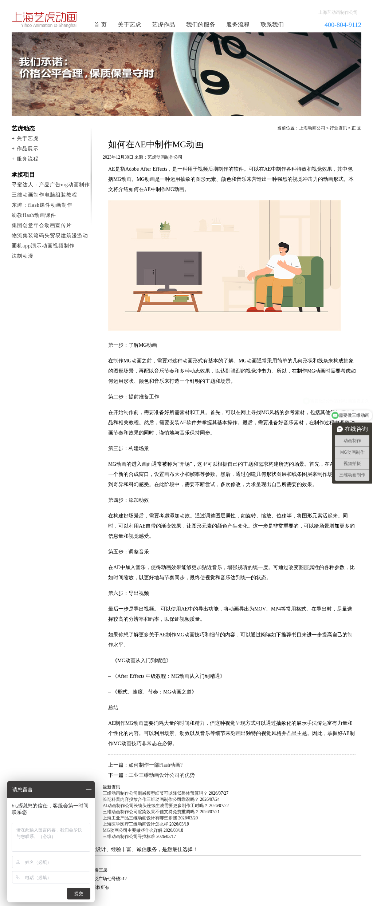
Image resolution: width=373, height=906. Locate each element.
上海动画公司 (312, 128)
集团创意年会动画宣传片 (42, 225)
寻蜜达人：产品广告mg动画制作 (51, 184)
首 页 (100, 24)
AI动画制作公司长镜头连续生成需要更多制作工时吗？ (155, 805)
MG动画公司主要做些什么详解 (132, 830)
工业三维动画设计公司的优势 (162, 775)
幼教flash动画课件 (34, 215)
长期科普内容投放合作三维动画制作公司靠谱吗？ (151, 799)
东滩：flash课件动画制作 (42, 205)
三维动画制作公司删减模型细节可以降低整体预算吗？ (155, 793)
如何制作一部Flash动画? (155, 765)
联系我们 (272, 24)
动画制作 (165, 157)
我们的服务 (200, 24)
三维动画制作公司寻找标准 (129, 836)
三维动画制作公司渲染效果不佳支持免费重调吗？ (151, 811)
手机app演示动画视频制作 (43, 246)
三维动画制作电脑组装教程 (44, 195)
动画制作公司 (45, 19)
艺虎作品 (163, 24)
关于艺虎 (129, 24)
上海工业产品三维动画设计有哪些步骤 (140, 817)
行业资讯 (338, 128)
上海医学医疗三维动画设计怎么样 (135, 824)
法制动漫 (23, 256)
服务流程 (238, 24)
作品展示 (28, 148)
